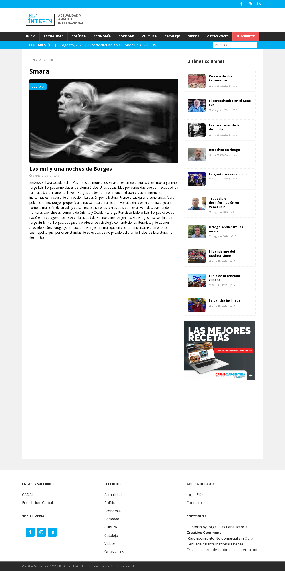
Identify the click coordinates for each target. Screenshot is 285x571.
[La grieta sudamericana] (197, 179)
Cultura (110, 527)
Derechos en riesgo (224, 150)
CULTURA (149, 36)
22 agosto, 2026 (221, 110)
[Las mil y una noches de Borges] (103, 121)
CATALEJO (172, 36)
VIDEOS (193, 36)
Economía (112, 510)
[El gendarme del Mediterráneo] (197, 256)
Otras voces (114, 551)
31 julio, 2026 (219, 260)
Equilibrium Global (37, 502)
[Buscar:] (235, 45)
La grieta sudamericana (228, 174)
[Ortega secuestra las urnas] (197, 231)
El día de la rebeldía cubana (224, 278)
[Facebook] (241, 4)
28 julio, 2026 (219, 285)
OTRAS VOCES (218, 36)
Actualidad (113, 494)
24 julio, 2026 (219, 305)
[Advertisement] (183, 19)
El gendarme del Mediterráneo (222, 253)
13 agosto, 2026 (221, 154)
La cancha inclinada (224, 300)
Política (110, 502)
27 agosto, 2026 (221, 85)
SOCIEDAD (126, 36)
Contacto (194, 502)
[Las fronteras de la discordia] (197, 130)
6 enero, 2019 (42, 176)
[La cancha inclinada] (197, 305)
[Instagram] (250, 4)
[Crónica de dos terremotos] (197, 81)
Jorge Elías (195, 494)
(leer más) (36, 237)
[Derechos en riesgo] (197, 154)
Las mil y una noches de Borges (70, 168)
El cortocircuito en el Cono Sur (230, 103)
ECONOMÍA (102, 36)
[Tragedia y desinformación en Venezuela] (197, 203)
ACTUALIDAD (53, 36)
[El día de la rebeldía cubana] (197, 280)
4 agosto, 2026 (220, 236)
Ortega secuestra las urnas (226, 229)
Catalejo (111, 535)
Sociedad (111, 518)
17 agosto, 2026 (221, 134)
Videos (110, 543)
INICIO (31, 36)
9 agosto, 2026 (220, 212)
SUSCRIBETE (245, 36)
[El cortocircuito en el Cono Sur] (197, 105)
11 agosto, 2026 (221, 179)
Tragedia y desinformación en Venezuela (224, 202)
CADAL (28, 494)
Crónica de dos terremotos (220, 78)
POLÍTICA (78, 36)
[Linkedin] (259, 4)
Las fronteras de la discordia (224, 127)
